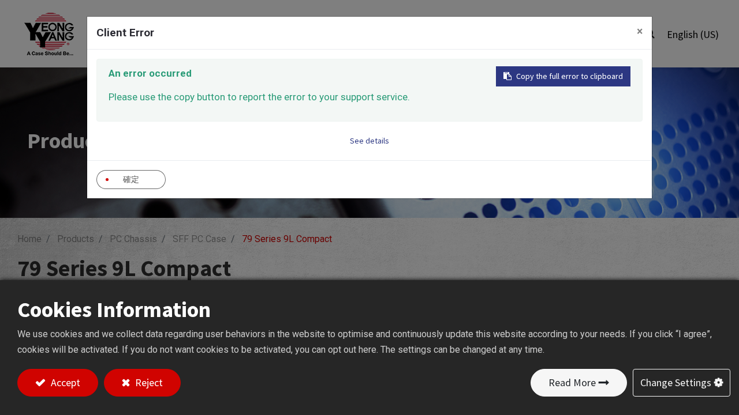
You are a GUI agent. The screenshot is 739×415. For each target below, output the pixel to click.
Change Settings (675, 382)
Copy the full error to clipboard (569, 76)
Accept (64, 382)
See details (369, 140)
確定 (131, 179)
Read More (572, 382)
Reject (148, 382)
